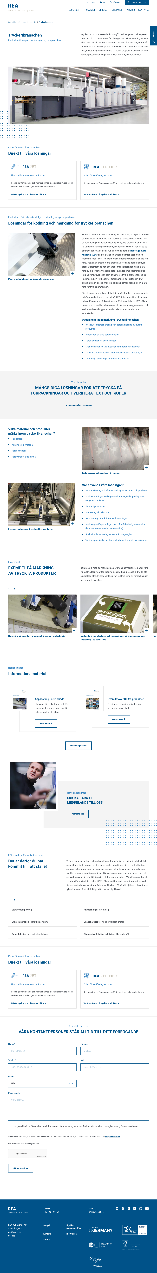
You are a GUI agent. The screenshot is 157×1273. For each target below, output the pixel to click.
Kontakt (47, 1234)
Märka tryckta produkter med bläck (27, 194)
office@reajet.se (96, 1212)
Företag (84, 1044)
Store (45, 1239)
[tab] (49, 649)
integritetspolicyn (112, 1136)
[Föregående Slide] (9, 900)
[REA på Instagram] (140, 1208)
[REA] (21, 8)
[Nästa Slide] (14, 588)
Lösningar (22, 22)
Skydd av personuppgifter (73, 1226)
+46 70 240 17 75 (51, 1212)
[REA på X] (129, 1208)
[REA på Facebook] (123, 1208)
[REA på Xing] (134, 1208)
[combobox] (42, 1083)
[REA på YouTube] (147, 1208)
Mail (82, 1060)
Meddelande (14, 1093)
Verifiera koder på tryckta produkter (100, 194)
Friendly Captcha (41, 1156)
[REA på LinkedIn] (117, 1208)
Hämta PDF (44, 723)
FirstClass (70, 1234)
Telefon (11, 1060)
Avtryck (47, 1225)
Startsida (12, 22)
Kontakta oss (78, 814)
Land (10, 1077)
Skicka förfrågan (20, 1168)
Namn (11, 1044)
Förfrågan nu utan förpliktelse (78, 405)
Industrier (32, 22)
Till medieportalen (78, 745)
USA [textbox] (13, 1083)
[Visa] (41, 254)
